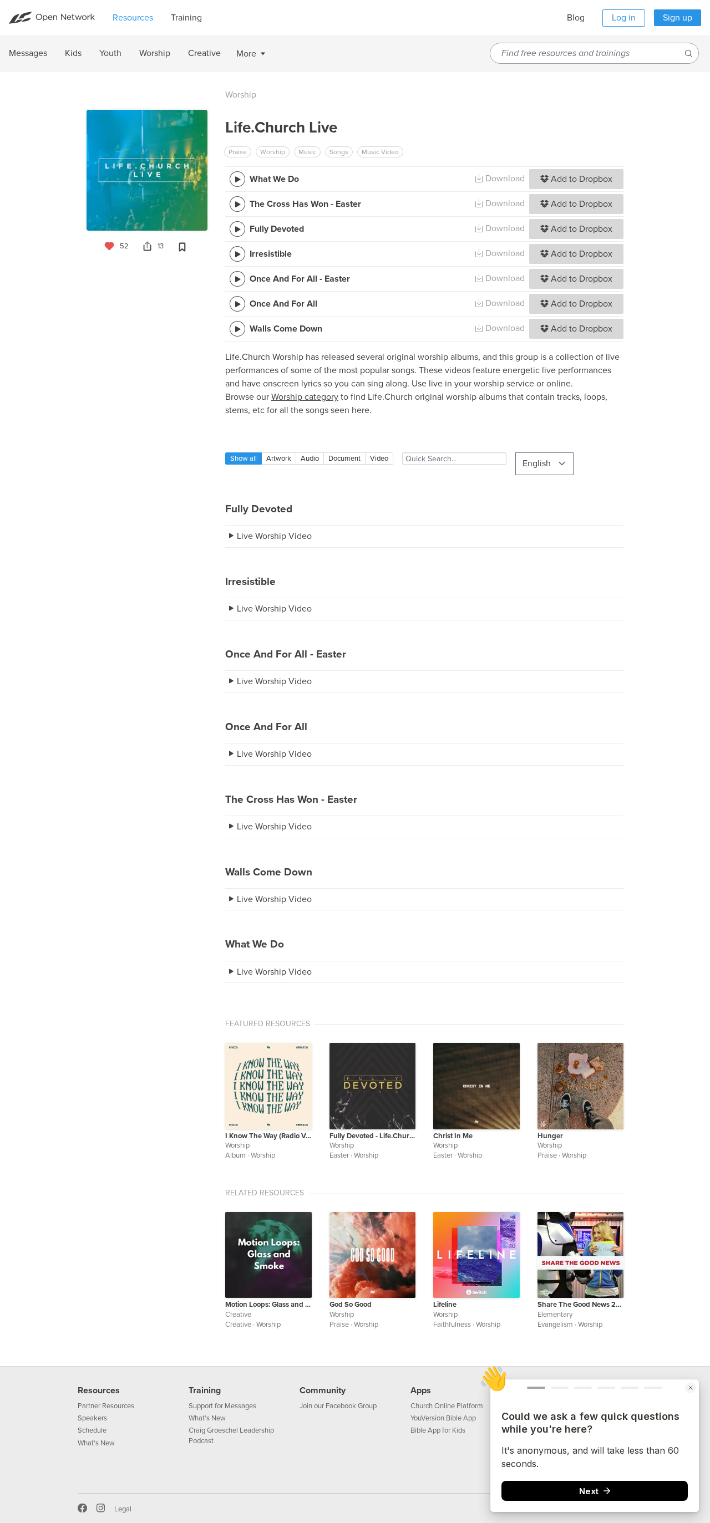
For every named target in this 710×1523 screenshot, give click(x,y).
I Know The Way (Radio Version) (268, 1136)
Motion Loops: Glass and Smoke (268, 1304)
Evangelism (555, 1324)
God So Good (350, 1304)
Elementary (554, 1314)
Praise (238, 152)
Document (344, 458)
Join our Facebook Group (338, 1406)
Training (205, 1390)
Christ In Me (453, 1136)
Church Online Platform (446, 1406)
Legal (122, 1509)
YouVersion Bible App (443, 1418)
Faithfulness (452, 1324)
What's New (96, 1443)
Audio (310, 458)
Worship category (304, 397)
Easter (339, 1155)
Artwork (278, 458)
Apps (420, 1390)
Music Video (380, 152)
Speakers (92, 1418)
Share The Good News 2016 (580, 1304)
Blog (576, 17)
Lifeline (445, 1304)
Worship (240, 94)
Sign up (677, 17)
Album (235, 1155)
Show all (243, 458)
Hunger (550, 1136)
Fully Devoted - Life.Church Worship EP (372, 1136)
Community (323, 1390)
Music (307, 152)
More (246, 53)
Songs (338, 152)
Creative (238, 1314)
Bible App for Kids (437, 1430)
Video (379, 458)
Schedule (92, 1430)
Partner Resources (106, 1406)
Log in (624, 17)
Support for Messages (222, 1406)
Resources (99, 1390)
